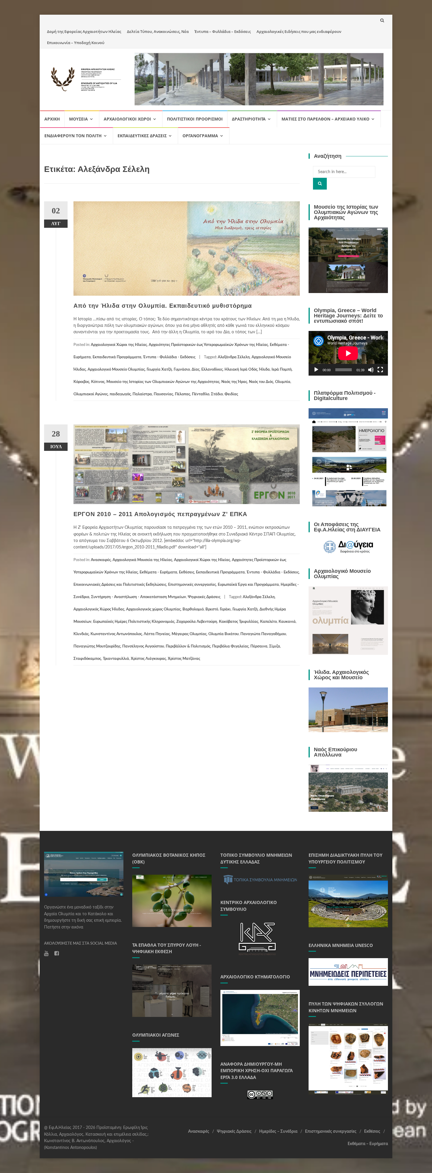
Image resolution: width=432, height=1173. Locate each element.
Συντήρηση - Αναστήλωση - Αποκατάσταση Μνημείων (138, 597)
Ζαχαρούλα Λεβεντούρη (196, 622)
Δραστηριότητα (249, 119)
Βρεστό (211, 609)
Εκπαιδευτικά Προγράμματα (117, 357)
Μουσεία (78, 119)
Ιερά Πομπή (282, 370)
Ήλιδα (264, 370)
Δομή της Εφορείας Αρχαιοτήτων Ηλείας (84, 31)
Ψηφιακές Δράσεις (204, 597)
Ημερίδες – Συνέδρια (278, 1132)
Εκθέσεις (186, 572)
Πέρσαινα (258, 646)
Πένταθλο (200, 394)
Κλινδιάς (81, 634)
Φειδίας (231, 394)
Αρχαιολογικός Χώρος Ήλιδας (98, 609)
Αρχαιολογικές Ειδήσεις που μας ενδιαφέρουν (299, 31)
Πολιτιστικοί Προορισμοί (195, 119)
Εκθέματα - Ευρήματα (158, 572)
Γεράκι (225, 609)
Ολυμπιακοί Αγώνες (90, 394)
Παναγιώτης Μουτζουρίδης (96, 646)
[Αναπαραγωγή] (316, 370)
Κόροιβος (81, 382)
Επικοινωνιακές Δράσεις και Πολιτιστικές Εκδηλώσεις (119, 585)
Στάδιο (217, 394)
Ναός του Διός (261, 382)
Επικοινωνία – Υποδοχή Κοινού (75, 42)
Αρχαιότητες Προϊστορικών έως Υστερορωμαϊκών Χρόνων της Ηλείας (208, 345)
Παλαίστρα (142, 394)
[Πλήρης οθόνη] (380, 370)
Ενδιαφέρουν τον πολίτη (73, 135)
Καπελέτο (268, 622)
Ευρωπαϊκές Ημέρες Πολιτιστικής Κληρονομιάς (134, 622)
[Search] (320, 184)
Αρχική (52, 119)
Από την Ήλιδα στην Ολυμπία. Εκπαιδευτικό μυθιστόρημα (162, 305)
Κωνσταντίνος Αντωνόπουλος (116, 634)
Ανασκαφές (101, 560)
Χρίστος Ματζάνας (184, 659)
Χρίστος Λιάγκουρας (148, 659)
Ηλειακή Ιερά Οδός (241, 370)
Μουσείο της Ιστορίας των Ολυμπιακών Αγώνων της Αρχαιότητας (163, 382)
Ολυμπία (282, 382)
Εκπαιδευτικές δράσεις (142, 135)
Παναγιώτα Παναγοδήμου (263, 634)
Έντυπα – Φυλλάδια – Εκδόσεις (223, 31)
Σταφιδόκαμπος (87, 659)
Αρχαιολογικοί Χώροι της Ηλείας (119, 345)
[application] (348, 353)
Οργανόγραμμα (200, 135)
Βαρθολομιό (193, 609)
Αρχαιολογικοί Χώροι (127, 119)
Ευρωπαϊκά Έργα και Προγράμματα (248, 585)
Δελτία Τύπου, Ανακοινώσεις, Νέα (158, 31)
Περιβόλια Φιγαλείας (230, 646)
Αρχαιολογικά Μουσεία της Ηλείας (142, 560)
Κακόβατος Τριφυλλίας (238, 622)
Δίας (196, 370)
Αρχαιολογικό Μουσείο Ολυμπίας (116, 370)
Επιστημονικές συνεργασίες (192, 585)
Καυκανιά (287, 622)
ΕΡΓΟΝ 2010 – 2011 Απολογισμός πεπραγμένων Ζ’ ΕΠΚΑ (160, 514)
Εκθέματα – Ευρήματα (368, 1144)
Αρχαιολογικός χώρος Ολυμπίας (153, 609)
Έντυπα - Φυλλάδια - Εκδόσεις (169, 357)
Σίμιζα (274, 646)
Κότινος (98, 382)
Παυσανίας (163, 394)
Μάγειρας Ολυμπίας (189, 634)
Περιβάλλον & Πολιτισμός (188, 646)
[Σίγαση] (371, 370)
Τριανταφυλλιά (116, 659)
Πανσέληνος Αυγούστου (143, 646)
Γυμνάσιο (182, 370)
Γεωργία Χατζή (159, 370)
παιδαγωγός (120, 394)
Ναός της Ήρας (234, 382)
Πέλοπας (182, 394)
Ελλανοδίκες (212, 370)
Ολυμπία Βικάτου (223, 634)
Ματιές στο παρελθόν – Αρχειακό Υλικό (325, 119)
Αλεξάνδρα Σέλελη (234, 357)
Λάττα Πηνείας (157, 634)
